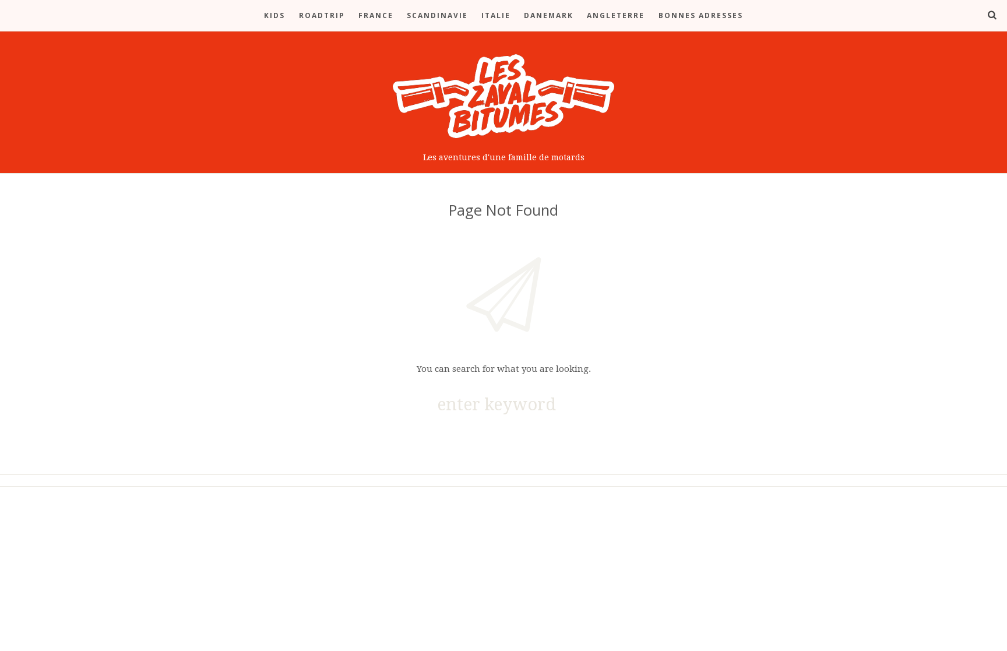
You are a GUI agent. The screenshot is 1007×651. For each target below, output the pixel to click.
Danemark (548, 15)
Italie (495, 15)
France (375, 15)
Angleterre (616, 15)
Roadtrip (322, 15)
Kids (274, 15)
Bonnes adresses (701, 15)
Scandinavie (437, 15)
